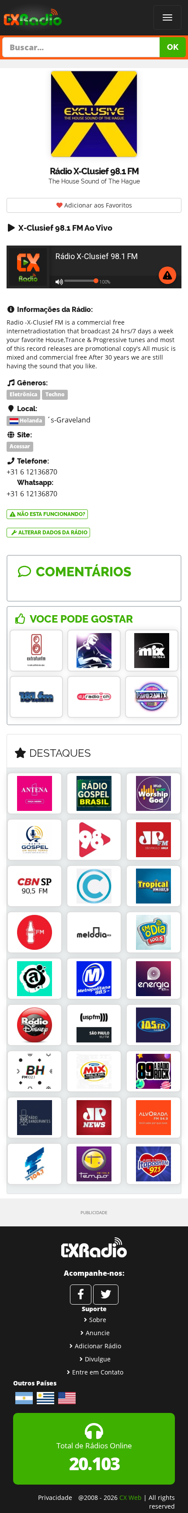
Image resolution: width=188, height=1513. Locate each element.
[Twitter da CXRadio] (105, 1294)
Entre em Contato (97, 1372)
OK (172, 47)
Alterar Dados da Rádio (52, 533)
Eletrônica (23, 394)
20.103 (94, 1463)
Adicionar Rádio (98, 1346)
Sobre (97, 1320)
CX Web (130, 1497)
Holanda (30, 420)
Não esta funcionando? (50, 514)
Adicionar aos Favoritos (97, 205)
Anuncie (98, 1333)
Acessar (20, 446)
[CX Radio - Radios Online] (94, 1247)
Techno (55, 394)
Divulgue (98, 1359)
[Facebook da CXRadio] (80, 1294)
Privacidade (55, 1497)
